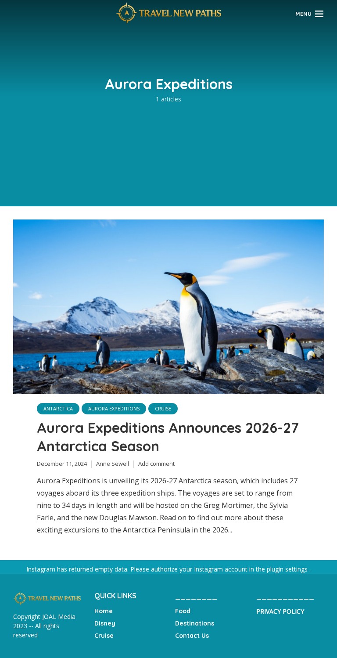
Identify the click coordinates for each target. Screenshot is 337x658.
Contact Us (192, 636)
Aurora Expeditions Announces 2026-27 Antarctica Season (168, 437)
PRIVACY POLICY (280, 611)
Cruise (163, 408)
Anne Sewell (112, 463)
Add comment (156, 463)
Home (103, 611)
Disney (104, 623)
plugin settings (288, 569)
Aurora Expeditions (114, 408)
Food (182, 611)
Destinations (194, 623)
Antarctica (58, 408)
